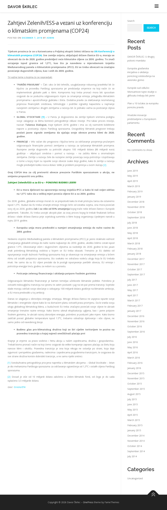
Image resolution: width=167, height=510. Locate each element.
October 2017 (134, 269)
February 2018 (135, 248)
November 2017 (135, 264)
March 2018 (133, 243)
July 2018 (132, 222)
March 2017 (133, 300)
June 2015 (132, 404)
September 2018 (136, 217)
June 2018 (132, 227)
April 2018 (132, 238)
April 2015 (132, 414)
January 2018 (134, 253)
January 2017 (134, 310)
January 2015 (134, 430)
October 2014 (134, 446)
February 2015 (135, 425)
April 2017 (132, 295)
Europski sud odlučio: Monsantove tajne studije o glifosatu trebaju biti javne (142, 91)
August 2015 (134, 394)
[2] (104, 165)
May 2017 (132, 290)
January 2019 (134, 196)
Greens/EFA (19, 387)
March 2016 (133, 357)
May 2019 (132, 175)
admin (50, 37)
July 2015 (132, 399)
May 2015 (132, 409)
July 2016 (132, 336)
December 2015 (135, 373)
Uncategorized (135, 478)
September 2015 (136, 388)
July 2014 (132, 456)
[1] (43, 116)
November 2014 (135, 440)
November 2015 (135, 378)
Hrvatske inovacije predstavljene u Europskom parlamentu (141, 119)
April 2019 (132, 181)
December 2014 (135, 435)
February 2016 (135, 362)
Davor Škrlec (23, 6)
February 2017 (135, 305)
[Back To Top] (153, 495)
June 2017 (132, 284)
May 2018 (132, 232)
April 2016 (132, 352)
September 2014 (136, 451)
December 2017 (135, 258)
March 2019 (133, 186)
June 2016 (132, 342)
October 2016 (134, 326)
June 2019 (132, 170)
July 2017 (132, 279)
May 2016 (132, 347)
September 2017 (136, 274)
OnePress (88, 502)
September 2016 (136, 331)
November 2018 (135, 207)
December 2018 (135, 201)
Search (131, 20)
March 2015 (133, 420)
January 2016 (134, 368)
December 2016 (135, 316)
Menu (156, 6)
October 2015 (134, 383)
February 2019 (135, 191)
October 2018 (134, 212)
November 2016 (135, 321)
